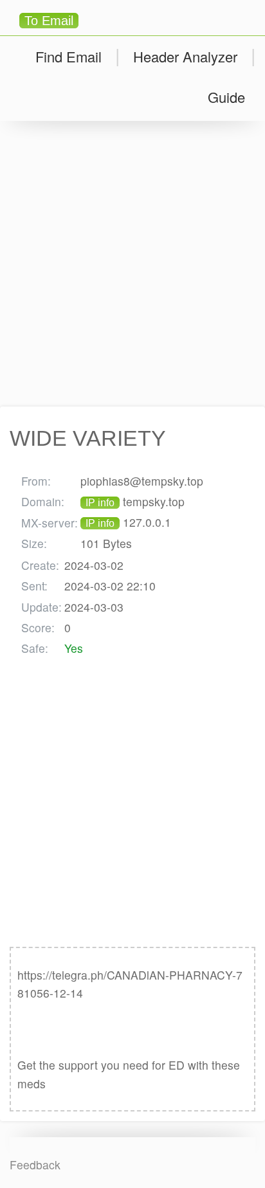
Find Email (68, 56)
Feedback (35, 1164)
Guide (226, 97)
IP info (100, 502)
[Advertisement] (132, 263)
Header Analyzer (185, 56)
